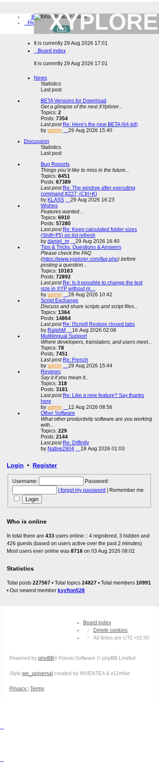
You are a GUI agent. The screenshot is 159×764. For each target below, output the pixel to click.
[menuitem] (30, 23)
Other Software (58, 413)
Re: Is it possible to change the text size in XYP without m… (91, 286)
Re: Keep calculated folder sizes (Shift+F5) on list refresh (89, 232)
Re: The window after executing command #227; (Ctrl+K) (88, 191)
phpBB (46, 658)
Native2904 (60, 449)
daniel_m (58, 241)
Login (15, 465)
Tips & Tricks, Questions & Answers (81, 247)
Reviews (51, 372)
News (40, 78)
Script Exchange (59, 300)
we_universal (37, 673)
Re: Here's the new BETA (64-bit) (100, 124)
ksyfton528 (71, 590)
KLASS (55, 200)
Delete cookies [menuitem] (110, 630)
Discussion (36, 141)
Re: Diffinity (76, 443)
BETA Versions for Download (73, 101)
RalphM (56, 330)
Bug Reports (55, 164)
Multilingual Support (64, 336)
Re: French (75, 360)
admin (54, 130)
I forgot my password (82, 490)
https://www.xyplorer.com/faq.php (80, 259)
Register (45, 465)
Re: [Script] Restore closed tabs (99, 324)
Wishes (49, 206)
